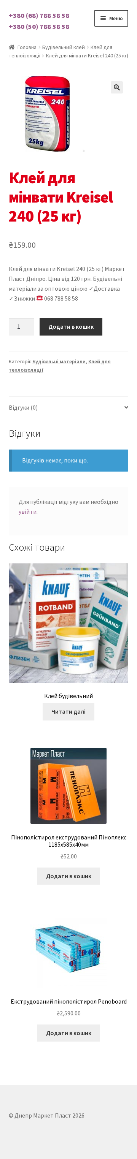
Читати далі (68, 711)
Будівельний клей (63, 47)
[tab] (69, 408)
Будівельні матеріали (59, 361)
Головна (27, 47)
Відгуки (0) (23, 407)
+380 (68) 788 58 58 (39, 15)
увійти (28, 511)
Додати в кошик (71, 326)
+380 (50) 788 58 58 (39, 26)
